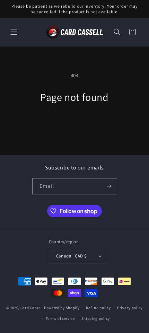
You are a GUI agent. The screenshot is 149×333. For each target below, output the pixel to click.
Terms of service (60, 318)
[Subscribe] (109, 186)
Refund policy (98, 307)
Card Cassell (31, 307)
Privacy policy (130, 307)
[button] (13, 32)
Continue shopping (74, 122)
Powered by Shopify (62, 307)
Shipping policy (95, 318)
